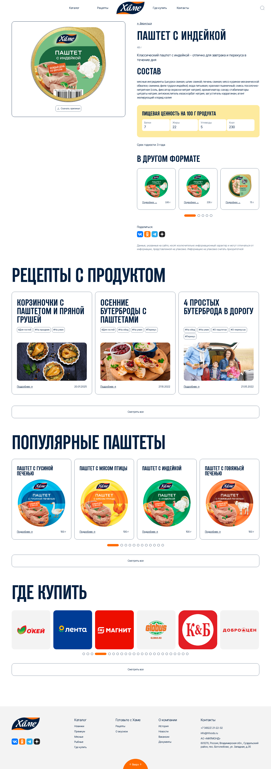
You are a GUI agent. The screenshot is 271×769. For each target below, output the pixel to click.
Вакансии (164, 736)
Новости (164, 731)
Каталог (74, 8)
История (164, 726)
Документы (165, 741)
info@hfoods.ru (209, 733)
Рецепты (102, 8)
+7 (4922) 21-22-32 (212, 727)
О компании (168, 720)
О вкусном (122, 731)
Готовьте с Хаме (128, 720)
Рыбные (78, 741)
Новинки (79, 726)
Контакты (183, 8)
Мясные (78, 736)
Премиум (79, 731)
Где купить (160, 8)
